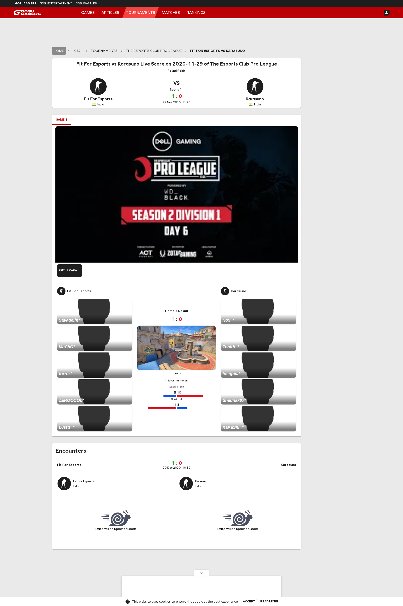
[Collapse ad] (201, 573)
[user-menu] (387, 13)
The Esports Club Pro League (243, 64)
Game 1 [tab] (61, 119)
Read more (269, 601)
